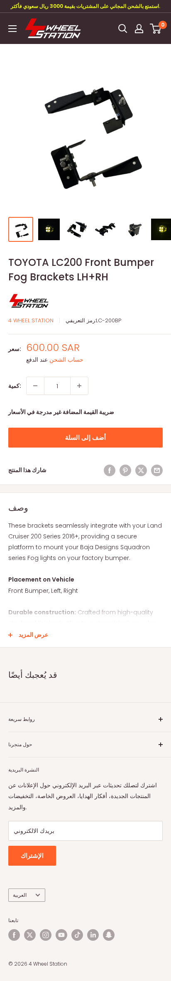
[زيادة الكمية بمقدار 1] (79, 385)
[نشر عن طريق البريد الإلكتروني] (157, 470)
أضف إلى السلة (85, 437)
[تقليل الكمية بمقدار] (35, 385)
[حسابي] (139, 28)
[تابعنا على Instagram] (45, 935)
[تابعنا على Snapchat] (109, 935)
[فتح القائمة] (12, 28)
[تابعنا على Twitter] (30, 935)
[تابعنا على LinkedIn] (93, 935)
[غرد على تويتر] (141, 470)
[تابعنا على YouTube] (61, 935)
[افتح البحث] (122, 28)
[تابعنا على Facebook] (14, 935)
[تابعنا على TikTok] (77, 935)
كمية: (14, 386)
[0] (156, 29)
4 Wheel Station (31, 320)
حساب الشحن (66, 359)
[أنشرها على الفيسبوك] (109, 470)
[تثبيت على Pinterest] (125, 470)
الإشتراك (32, 855)
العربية (20, 895)
